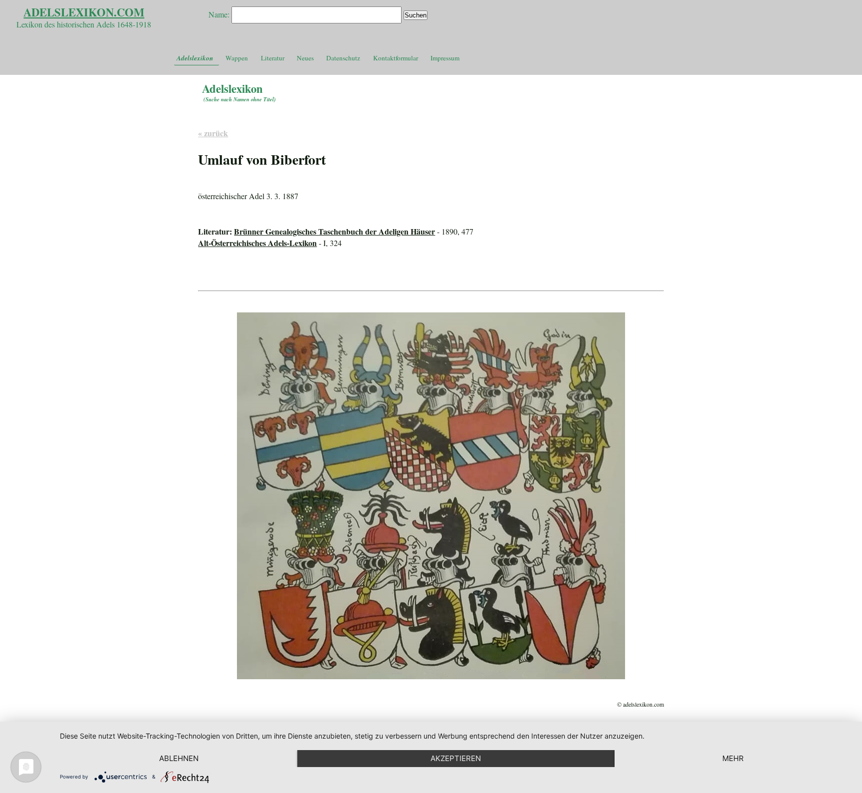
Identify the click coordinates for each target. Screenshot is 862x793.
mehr (733, 758)
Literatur (272, 57)
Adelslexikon (195, 57)
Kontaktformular (395, 57)
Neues (305, 57)
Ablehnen (179, 758)
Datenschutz (343, 57)
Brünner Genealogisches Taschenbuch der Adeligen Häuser (334, 231)
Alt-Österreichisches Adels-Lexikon (257, 243)
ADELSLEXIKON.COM (83, 12)
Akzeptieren (456, 758)
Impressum (445, 57)
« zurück (213, 133)
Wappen (236, 57)
